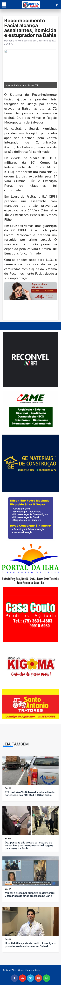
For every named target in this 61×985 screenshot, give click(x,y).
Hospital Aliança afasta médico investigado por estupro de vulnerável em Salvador (30, 945)
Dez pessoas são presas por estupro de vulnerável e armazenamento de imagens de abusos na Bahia (29, 845)
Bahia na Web (15, 40)
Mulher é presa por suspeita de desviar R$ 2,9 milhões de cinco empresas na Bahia (29, 894)
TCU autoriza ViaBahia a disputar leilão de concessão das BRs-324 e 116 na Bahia (29, 793)
